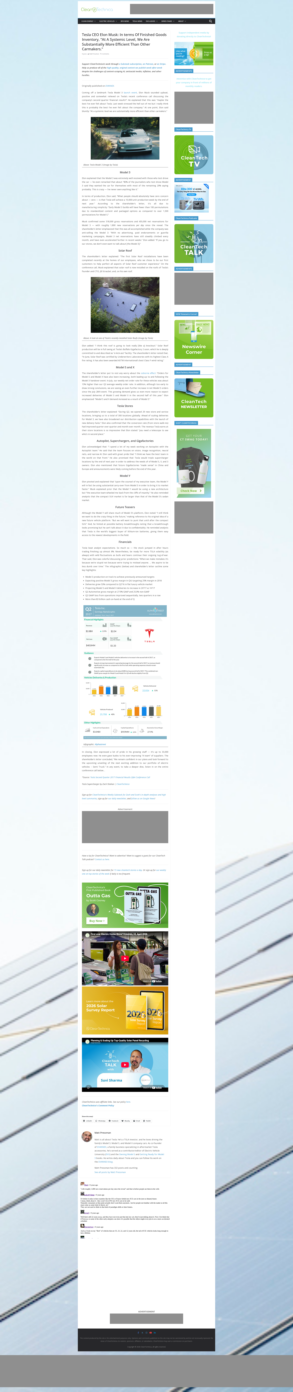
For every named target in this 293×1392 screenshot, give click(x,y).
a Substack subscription (130, 64)
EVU (108, 1154)
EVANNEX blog (105, 1161)
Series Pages (166, 21)
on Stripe (161, 64)
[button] (94, 21)
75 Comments (104, 54)
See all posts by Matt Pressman (110, 1172)
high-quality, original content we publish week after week (134, 67)
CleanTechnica (122, 784)
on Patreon (148, 64)
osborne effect (148, 373)
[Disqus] (125, 1209)
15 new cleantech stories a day (128, 870)
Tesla (93, 777)
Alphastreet (100, 744)
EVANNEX (101, 1147)
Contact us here (102, 859)
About (181, 21)
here (128, 1101)
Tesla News (137, 21)
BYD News (125, 21)
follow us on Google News (143, 798)
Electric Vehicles (107, 21)
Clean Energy (87, 21)
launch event (130, 92)
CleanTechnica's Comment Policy (98, 1105)
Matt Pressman (94, 54)
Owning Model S (127, 1154)
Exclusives (150, 21)
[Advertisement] (171, 9)
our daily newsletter (117, 798)
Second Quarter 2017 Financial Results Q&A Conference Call (123, 777)
